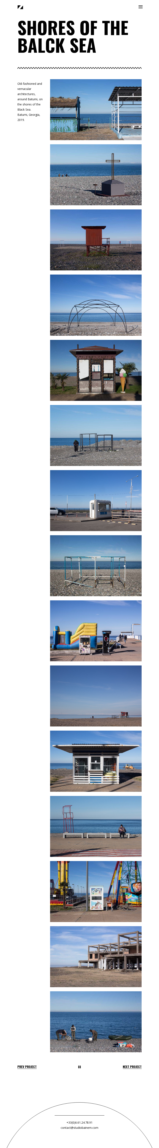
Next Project (132, 1066)
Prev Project (27, 1066)
